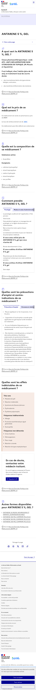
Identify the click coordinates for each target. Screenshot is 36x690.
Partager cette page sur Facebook (13, 546)
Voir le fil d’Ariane (5, 16)
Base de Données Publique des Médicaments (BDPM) (15, 93)
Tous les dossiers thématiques (8, 649)
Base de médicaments (6, 640)
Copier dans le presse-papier (27, 546)
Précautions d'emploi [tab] (11, 307)
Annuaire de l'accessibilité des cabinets (10, 618)
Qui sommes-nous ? (6, 568)
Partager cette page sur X (18, 546)
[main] (18, 283)
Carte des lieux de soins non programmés (11, 620)
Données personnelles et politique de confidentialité (14, 608)
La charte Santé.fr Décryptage (8, 576)
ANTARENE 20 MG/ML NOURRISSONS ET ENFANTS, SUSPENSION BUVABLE (16, 514)
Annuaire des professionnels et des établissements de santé (15, 638)
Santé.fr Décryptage (6, 646)
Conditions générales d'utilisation (9, 600)
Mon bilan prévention (6, 615)
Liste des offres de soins (7, 588)
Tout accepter (18, 678)
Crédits (3, 603)
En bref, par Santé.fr (6, 628)
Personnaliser (18, 687)
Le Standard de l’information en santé (10, 573)
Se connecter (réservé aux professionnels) (11, 591)
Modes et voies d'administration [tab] (24, 210)
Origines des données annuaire (8, 623)
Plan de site (4, 581)
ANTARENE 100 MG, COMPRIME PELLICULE (16, 519)
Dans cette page (9, 42)
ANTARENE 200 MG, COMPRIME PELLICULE (17, 522)
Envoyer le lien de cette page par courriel (22, 546)
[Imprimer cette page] (8, 546)
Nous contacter (5, 578)
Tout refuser (18, 682)
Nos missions (4, 570)
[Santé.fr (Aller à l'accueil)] (16, 658)
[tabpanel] (18, 242)
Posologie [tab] (7, 210)
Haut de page (28, 557)
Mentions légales (5, 605)
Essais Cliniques (5, 643)
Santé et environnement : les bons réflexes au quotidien (14, 631)
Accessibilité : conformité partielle (9, 597)
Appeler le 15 (13, 479)
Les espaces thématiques (7, 626)
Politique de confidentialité (7, 689)
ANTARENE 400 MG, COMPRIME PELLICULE (17, 517)
